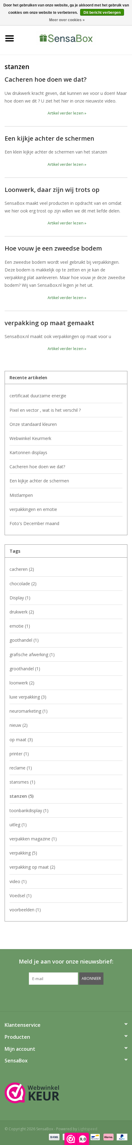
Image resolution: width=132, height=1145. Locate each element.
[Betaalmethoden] (53, 1136)
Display (20, 598)
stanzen (21, 796)
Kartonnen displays (28, 452)
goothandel (24, 640)
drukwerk (22, 612)
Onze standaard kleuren (33, 424)
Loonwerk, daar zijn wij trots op (52, 189)
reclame (21, 768)
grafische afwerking (32, 654)
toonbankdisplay (29, 810)
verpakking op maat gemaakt (49, 322)
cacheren (22, 569)
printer (19, 754)
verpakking (23, 853)
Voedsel (21, 895)
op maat (21, 739)
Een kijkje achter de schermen (49, 138)
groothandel (25, 669)
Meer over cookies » (67, 20)
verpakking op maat (32, 867)
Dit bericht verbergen (102, 12)
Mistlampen (21, 495)
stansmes (22, 782)
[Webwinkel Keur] (66, 1092)
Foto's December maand (34, 523)
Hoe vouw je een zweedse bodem (53, 248)
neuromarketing (29, 711)
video (18, 881)
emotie (20, 626)
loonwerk (22, 683)
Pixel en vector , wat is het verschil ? (45, 410)
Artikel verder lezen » (67, 113)
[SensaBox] (75, 38)
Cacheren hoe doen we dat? (46, 79)
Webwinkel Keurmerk (30, 438)
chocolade (23, 583)
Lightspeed (87, 1128)
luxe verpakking (28, 697)
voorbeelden (25, 910)
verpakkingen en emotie (33, 509)
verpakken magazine (33, 839)
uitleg (18, 825)
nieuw (19, 725)
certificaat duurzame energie (38, 396)
